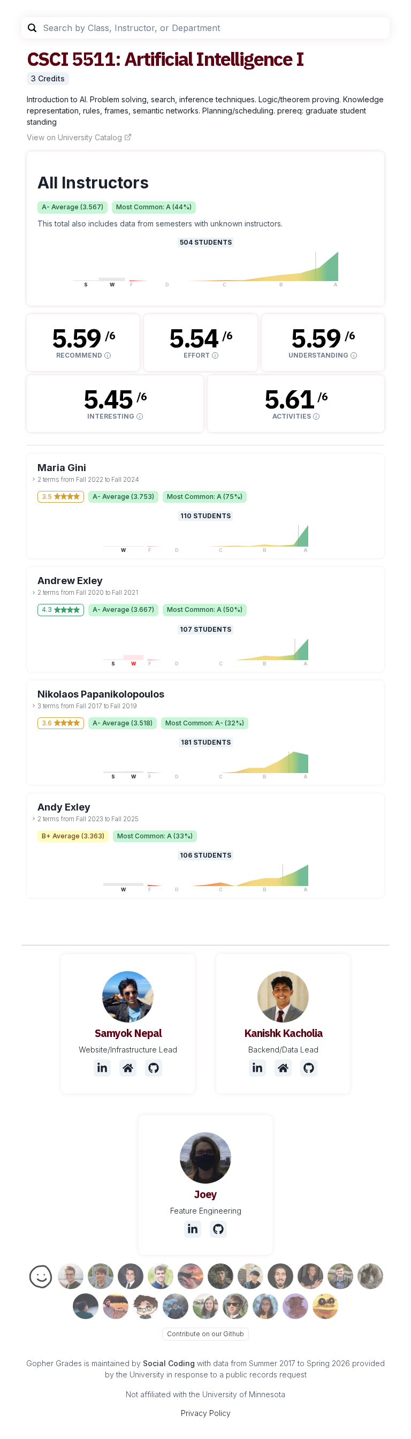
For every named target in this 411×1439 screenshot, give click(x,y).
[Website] (127, 1068)
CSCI (47, 58)
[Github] (153, 1068)
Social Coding (169, 1363)
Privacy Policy (206, 1413)
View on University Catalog (74, 137)
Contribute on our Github (205, 1334)
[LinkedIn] (102, 1068)
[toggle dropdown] (33, 479)
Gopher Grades (54, 1363)
